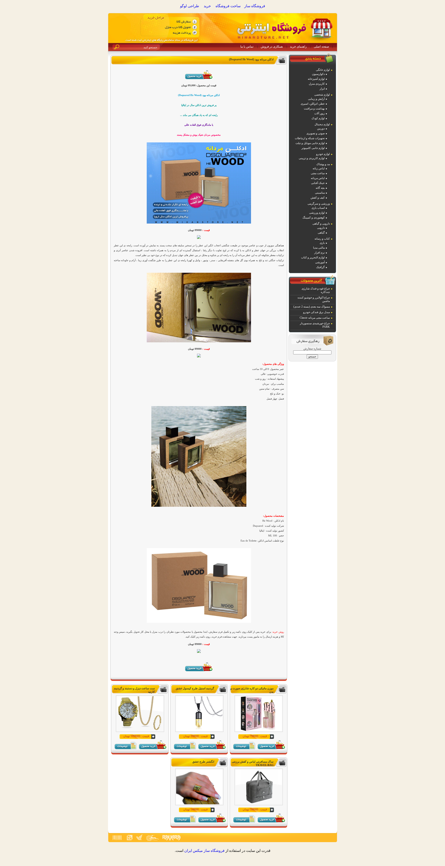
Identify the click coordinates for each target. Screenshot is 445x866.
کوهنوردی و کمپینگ (313, 217)
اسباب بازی (318, 207)
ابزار (322, 88)
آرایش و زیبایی (316, 98)
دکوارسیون (318, 74)
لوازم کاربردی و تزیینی (312, 158)
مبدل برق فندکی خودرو (316, 312)
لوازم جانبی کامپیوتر (313, 148)
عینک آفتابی (318, 183)
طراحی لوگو (189, 6)
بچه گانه (320, 187)
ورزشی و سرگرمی (319, 203)
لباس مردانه (318, 178)
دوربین (321, 128)
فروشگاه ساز (254, 6)
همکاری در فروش (272, 46)
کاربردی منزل (317, 83)
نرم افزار (319, 252)
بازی (322, 242)
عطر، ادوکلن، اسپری (313, 103)
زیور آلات (319, 113)
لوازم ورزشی (317, 212)
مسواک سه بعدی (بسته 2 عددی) (311, 306)
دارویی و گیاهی (321, 223)
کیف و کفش (318, 197)
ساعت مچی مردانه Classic (315, 317)
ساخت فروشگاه (228, 6)
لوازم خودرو (323, 154)
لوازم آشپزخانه (316, 78)
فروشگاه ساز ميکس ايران (204, 851)
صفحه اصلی (321, 46)
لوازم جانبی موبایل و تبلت (310, 143)
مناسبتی (320, 192)
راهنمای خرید (298, 46)
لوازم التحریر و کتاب (313, 257)
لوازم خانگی (323, 69)
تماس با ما (247, 46)
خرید (207, 6)
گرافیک (320, 267)
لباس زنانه (319, 168)
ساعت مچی (318, 173)
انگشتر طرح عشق (203, 761)
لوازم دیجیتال (322, 124)
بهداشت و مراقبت (314, 108)
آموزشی (320, 262)
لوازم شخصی (322, 94)
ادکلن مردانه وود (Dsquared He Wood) (251, 59)
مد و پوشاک (323, 164)
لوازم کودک (318, 118)
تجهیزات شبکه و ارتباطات (310, 138)
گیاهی (321, 232)
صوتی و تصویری (315, 133)
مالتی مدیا (319, 247)
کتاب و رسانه (322, 238)
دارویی (321, 227)
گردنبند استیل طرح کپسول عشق (195, 688)
